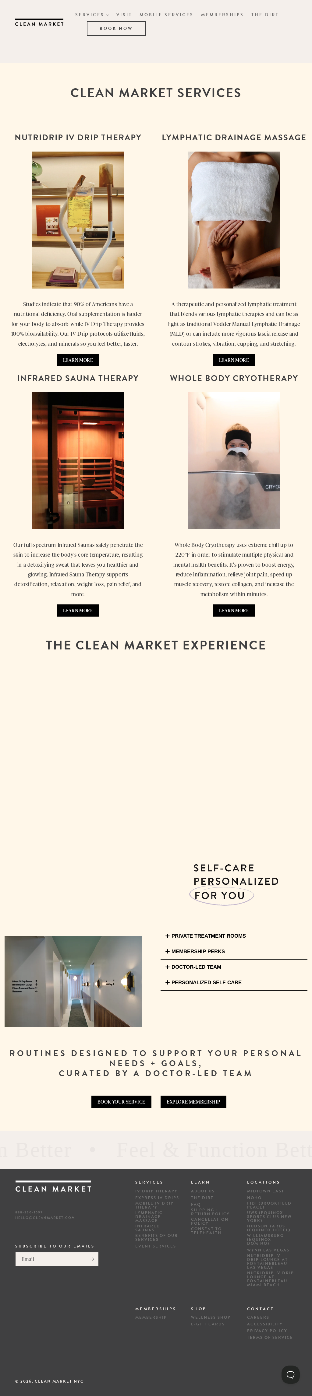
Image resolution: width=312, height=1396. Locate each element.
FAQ (196, 1205)
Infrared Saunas (147, 1228)
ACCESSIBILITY (265, 1324)
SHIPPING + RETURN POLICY (210, 1212)
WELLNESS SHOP (211, 1318)
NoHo (254, 1198)
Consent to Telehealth (206, 1231)
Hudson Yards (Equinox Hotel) (268, 1228)
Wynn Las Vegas (268, 1250)
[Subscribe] (91, 1259)
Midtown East (265, 1191)
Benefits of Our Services (156, 1238)
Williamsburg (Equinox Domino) (265, 1240)
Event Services (155, 1246)
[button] (92, 15)
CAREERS (258, 1318)
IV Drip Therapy (156, 1191)
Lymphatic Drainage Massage (149, 1217)
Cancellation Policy (210, 1222)
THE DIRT (202, 1198)
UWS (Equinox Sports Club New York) (269, 1217)
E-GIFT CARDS (208, 1324)
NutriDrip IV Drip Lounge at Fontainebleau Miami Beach (270, 1279)
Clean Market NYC (59, 1381)
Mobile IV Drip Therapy (154, 1205)
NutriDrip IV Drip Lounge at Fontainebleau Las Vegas (267, 1262)
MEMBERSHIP (151, 1318)
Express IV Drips (157, 1198)
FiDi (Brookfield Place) (269, 1205)
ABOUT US (203, 1191)
